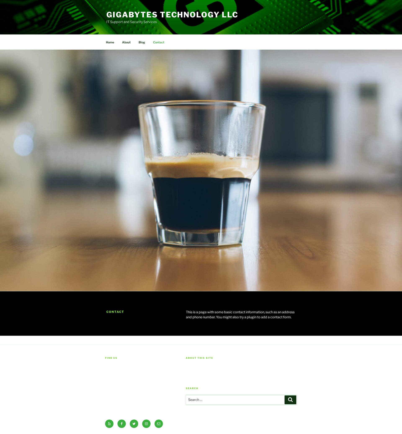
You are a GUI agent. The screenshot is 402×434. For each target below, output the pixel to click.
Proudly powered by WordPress (207, 424)
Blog (142, 42)
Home (110, 42)
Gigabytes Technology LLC (172, 14)
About (126, 42)
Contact (158, 42)
